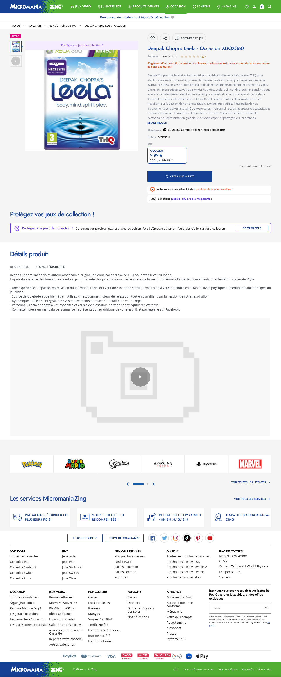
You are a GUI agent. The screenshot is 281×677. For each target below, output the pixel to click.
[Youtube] (209, 538)
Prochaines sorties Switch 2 (187, 567)
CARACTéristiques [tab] (50, 267)
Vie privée (247, 669)
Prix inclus (255, 166)
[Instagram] (175, 538)
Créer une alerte (182, 176)
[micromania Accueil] (35, 6)
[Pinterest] (198, 538)
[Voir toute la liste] (246, 6)
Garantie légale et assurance (198, 669)
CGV (175, 669)
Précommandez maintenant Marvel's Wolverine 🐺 (138, 17)
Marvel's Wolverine (233, 556)
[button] (81, 6)
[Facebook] (152, 538)
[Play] (140, 377)
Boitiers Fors (252, 228)
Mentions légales (228, 669)
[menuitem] (81, 6)
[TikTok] (187, 538)
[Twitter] (164, 538)
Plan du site (264, 669)
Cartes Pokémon (126, 567)
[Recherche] (269, 6)
